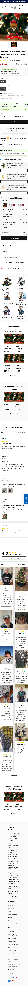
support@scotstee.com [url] (14, 846)
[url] (14, 60)
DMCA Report (12, 974)
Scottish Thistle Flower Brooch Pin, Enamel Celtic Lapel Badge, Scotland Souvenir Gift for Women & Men (17, 164)
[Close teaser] (23, 504)
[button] (26, 499)
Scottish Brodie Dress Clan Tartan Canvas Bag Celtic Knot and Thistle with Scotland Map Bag (6, 722)
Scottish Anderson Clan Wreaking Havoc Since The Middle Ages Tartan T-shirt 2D (6, 606)
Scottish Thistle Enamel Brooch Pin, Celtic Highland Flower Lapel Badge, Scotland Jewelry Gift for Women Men (17, 176)
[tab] (10, 375)
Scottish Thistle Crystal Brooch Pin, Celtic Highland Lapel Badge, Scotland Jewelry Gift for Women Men (17, 187)
